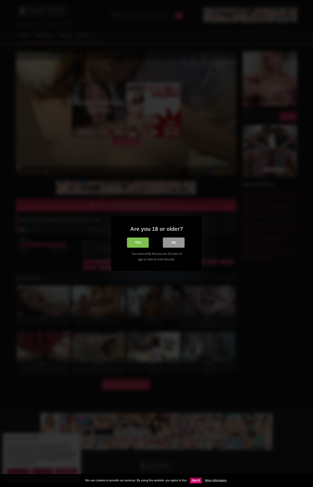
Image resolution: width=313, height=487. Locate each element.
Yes (138, 242)
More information (216, 480)
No (174, 242)
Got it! (196, 480)
